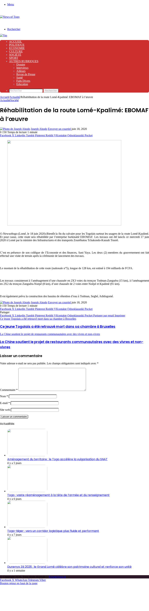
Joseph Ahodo (39, 128)
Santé (19, 77)
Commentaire (9, 389)
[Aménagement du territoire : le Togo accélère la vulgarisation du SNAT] (27, 455)
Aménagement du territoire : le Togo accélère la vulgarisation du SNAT (57, 459)
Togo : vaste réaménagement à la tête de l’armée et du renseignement (58, 495)
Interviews (22, 67)
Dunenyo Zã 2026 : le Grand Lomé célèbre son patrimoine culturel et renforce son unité (69, 567)
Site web (5, 409)
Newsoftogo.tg (57, 576)
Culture (16, 51)
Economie (17, 48)
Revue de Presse (25, 74)
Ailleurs (20, 71)
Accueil (15, 41)
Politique (17, 44)
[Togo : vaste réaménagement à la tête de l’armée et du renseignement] (27, 491)
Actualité (15, 97)
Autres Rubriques (23, 61)
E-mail (5, 403)
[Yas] (3, 35)
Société (15, 54)
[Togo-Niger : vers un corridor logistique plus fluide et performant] (27, 526)
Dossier (20, 64)
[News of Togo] (9, 16)
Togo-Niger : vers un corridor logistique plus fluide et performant (53, 531)
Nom (4, 396)
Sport (13, 57)
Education (22, 84)
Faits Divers (23, 80)
